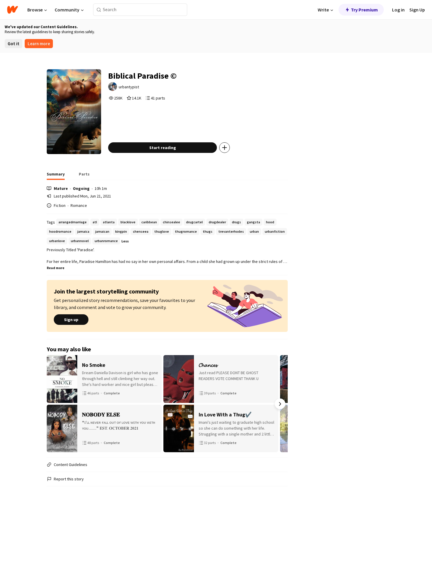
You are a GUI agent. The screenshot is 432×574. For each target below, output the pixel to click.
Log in (398, 10)
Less (125, 241)
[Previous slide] (54, 404)
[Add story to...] (224, 147)
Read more (55, 268)
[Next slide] (280, 404)
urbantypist (129, 87)
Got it (13, 43)
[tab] (56, 176)
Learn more (39, 43)
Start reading (162, 147)
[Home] (12, 10)
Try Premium (364, 10)
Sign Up (417, 10)
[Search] (99, 9)
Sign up (71, 319)
